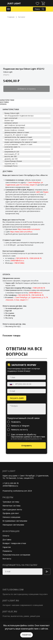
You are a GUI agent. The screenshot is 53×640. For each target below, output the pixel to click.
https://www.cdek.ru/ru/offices (21, 232)
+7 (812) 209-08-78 (11, 483)
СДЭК (38, 192)
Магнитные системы (11, 505)
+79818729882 (19, 263)
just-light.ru (11, 600)
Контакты (7, 558)
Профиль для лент (11, 513)
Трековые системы (11, 502)
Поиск (37, 9)
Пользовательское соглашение (16, 555)
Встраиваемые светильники (15, 521)
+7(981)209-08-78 (35, 258)
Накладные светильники (13, 524)
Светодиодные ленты (12, 509)
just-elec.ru (10, 611)
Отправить (26, 445)
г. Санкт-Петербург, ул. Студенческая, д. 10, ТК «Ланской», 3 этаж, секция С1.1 (26, 298)
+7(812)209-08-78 (21, 258)
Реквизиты (7, 551)
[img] (43, 3)
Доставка (7, 539)
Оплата (6, 535)
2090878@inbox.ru (17, 260)
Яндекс (45, 192)
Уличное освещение (11, 517)
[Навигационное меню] (8, 9)
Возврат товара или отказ (14, 543)
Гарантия (7, 547)
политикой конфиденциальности (27, 438)
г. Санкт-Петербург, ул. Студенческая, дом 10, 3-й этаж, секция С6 (24, 183)
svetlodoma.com (13, 589)
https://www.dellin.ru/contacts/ (29, 229)
